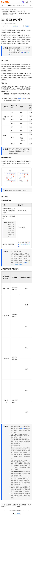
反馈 (19, 513)
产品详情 (15, 26)
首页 (2, 10)
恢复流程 (22, 428)
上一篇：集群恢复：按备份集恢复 (8, 505)
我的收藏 (27, 26)
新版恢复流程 (21, 98)
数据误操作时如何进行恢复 (9, 13)
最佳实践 (22, 11)
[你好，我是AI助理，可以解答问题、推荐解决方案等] (23, 2)
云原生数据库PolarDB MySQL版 (11, 11)
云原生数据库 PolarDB (10, 9)
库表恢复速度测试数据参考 (24, 244)
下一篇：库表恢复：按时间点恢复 (24, 505)
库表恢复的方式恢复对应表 (24, 13)
